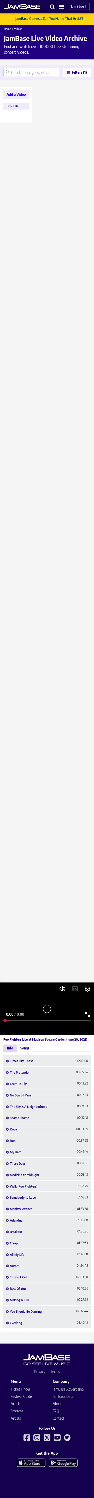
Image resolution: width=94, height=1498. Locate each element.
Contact (58, 1418)
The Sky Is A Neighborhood (29, 1106)
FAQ (56, 1411)
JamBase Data (63, 1396)
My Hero (15, 1152)
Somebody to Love (23, 1197)
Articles (16, 1403)
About (57, 1403)
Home (7, 28)
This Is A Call (18, 1277)
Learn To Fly (18, 1084)
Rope (13, 1129)
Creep (14, 1243)
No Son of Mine (20, 1095)
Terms (55, 1371)
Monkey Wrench (21, 1209)
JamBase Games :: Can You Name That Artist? (49, 19)
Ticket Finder (20, 1389)
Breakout (16, 1231)
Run (13, 1140)
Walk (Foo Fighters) (23, 1186)
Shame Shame (19, 1118)
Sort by (13, 106)
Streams (17, 1411)
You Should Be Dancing (26, 1311)
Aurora (14, 1265)
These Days (17, 1163)
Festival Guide (21, 1396)
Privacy (39, 1371)
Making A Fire (19, 1300)
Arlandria (16, 1220)
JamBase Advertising (68, 1389)
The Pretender (20, 1072)
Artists (16, 1418)
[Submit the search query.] (7, 72)
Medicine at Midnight (24, 1175)
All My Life (17, 1254)
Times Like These (21, 1061)
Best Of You (18, 1288)
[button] (52, 6)
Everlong (16, 1323)
